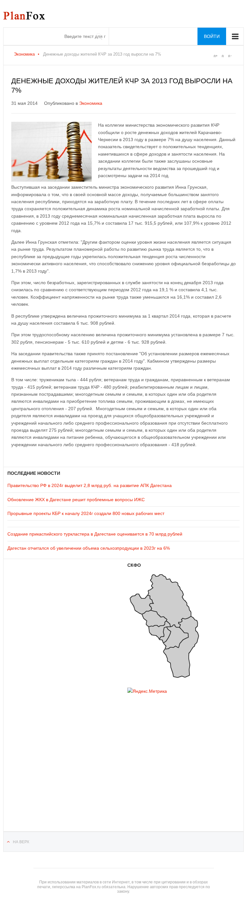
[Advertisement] (46, 754)
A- (229, 56)
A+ (215, 56)
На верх (21, 842)
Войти (212, 36)
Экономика (24, 54)
